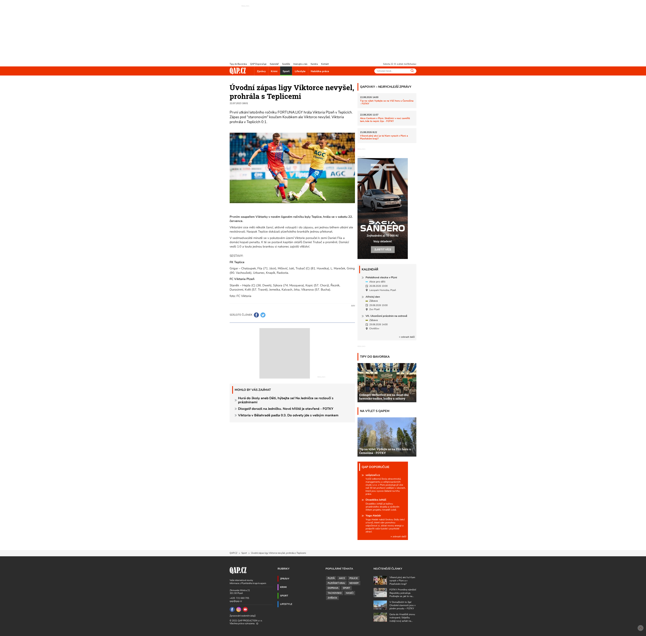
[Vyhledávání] (412, 70)
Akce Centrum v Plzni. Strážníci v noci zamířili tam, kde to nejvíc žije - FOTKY (385, 120)
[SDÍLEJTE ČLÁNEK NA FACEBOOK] (256, 314)
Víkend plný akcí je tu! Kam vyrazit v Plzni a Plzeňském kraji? (384, 137)
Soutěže (286, 64)
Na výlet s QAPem (374, 411)
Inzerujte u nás (300, 64)
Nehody (354, 583)
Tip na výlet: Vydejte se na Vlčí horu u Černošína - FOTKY (387, 102)
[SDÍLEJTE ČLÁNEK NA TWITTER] (262, 314)
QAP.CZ (233, 553)
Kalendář (274, 64)
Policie (353, 578)
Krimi (274, 71)
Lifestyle (300, 71)
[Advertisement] (323, 31)
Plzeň (331, 578)
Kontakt (325, 64)
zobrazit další (407, 337)
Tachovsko (335, 593)
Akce (342, 578)
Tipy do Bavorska (238, 64)
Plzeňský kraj (336, 583)
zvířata (332, 598)
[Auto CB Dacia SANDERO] (382, 208)
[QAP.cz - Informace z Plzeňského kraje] (238, 71)
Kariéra (314, 64)
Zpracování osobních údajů (243, 615)
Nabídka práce (320, 71)
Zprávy (261, 71)
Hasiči (349, 593)
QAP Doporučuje (258, 64)
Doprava (333, 588)
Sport (286, 71)
